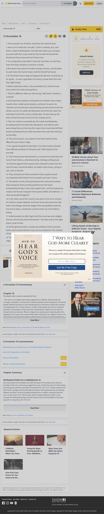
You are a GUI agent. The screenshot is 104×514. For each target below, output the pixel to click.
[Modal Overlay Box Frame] (52, 257)
